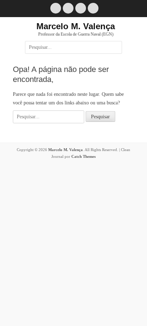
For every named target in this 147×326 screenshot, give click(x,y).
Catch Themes (83, 156)
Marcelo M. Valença (75, 26)
